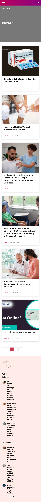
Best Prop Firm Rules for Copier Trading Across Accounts (11, 491)
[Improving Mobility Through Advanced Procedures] (20, 109)
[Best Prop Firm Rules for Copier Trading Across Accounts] (4, 485)
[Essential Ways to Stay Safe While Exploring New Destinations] (4, 448)
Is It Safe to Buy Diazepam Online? (20, 332)
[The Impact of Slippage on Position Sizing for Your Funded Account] (4, 382)
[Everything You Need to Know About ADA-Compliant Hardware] (4, 423)
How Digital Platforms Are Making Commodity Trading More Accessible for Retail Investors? (11, 411)
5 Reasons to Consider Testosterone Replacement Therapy (17, 284)
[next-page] (20, 349)
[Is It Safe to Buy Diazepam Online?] (20, 315)
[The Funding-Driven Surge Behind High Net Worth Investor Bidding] (4, 465)
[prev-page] (3, 349)
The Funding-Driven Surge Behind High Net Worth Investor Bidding (10, 473)
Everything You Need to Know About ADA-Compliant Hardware (11, 429)
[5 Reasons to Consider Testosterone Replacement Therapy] (20, 264)
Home (3, 8)
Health (6, 87)
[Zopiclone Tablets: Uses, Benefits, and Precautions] (20, 61)
